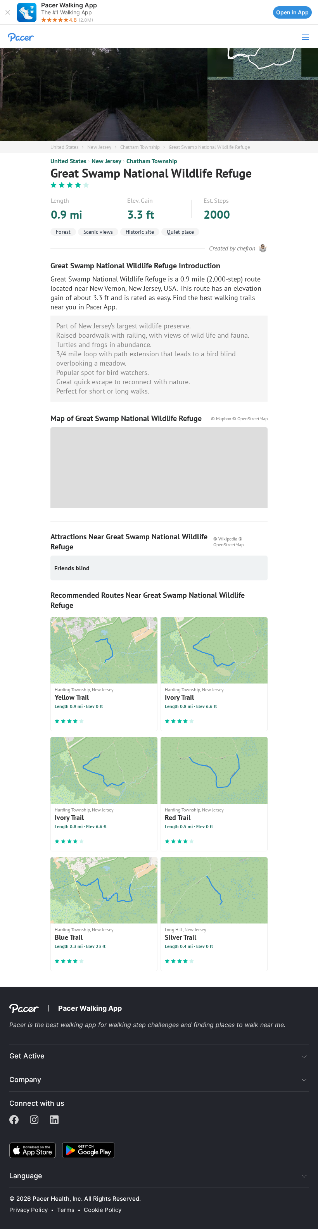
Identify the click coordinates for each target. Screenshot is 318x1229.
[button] (7, 12)
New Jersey (99, 147)
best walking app (72, 1025)
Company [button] (25, 1079)
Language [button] (25, 1176)
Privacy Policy (28, 1210)
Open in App (292, 12)
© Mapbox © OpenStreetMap (239, 418)
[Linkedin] (54, 1120)
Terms (65, 1210)
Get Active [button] (27, 1056)
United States (64, 147)
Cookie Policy (102, 1210)
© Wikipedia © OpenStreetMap (228, 541)
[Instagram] (34, 1120)
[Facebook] (14, 1120)
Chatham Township (140, 147)
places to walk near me (250, 1025)
